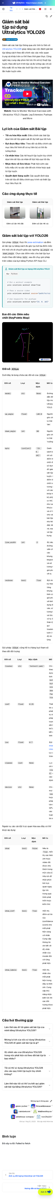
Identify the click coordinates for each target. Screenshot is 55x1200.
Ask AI (44, 1192)
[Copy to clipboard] (47, 281)
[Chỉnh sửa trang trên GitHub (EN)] (51, 16)
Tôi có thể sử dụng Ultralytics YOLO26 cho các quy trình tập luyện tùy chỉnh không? (23, 1071)
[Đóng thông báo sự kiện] (3, 3)
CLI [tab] (7, 274)
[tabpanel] (27, 292)
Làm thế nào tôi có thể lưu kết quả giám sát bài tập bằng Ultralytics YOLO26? (24, 1085)
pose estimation (35, 242)
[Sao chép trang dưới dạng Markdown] (47, 16)
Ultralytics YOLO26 (11, 49)
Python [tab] (14, 274)
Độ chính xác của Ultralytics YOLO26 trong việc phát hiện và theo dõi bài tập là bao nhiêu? (25, 1055)
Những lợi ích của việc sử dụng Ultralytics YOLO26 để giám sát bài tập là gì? (24, 1041)
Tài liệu (11, 9)
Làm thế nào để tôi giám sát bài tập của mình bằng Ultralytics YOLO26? (24, 1029)
